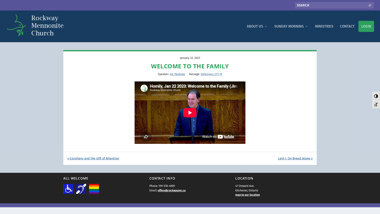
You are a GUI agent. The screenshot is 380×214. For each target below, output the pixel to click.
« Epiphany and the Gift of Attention (93, 158)
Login (366, 26)
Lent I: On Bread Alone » (295, 158)
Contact (347, 26)
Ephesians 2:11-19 (211, 74)
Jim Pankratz (177, 74)
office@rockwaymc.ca (172, 190)
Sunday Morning (289, 26)
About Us (255, 26)
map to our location (247, 195)
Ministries (324, 26)
